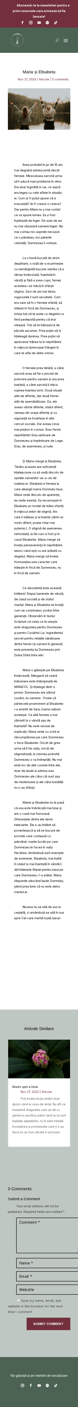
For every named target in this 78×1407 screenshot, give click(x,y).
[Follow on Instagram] (30, 22)
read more (20, 1140)
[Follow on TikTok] (55, 22)
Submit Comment (48, 1324)
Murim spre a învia (25, 1087)
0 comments (60, 79)
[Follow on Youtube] (39, 22)
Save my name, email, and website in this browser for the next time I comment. (35, 1306)
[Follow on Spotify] (47, 22)
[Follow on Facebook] (22, 22)
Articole (44, 79)
